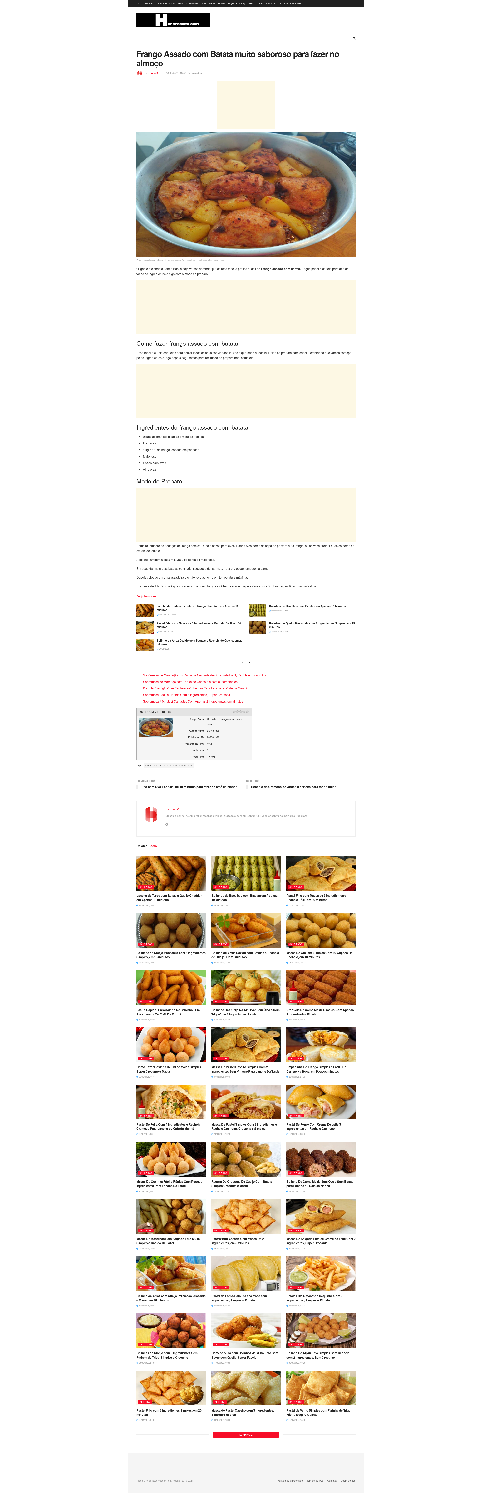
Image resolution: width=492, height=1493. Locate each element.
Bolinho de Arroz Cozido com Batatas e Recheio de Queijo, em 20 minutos (199, 642)
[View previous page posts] (242, 662)
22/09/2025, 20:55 (279, 610)
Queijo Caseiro (247, 3)
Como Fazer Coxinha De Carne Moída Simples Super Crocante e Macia (168, 1069)
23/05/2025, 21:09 (296, 1076)
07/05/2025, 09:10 (221, 1076)
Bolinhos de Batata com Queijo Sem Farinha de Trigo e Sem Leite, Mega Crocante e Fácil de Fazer (319, 1471)
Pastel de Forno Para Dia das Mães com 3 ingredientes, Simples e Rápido (240, 1298)
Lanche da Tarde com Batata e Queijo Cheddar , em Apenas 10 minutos (198, 608)
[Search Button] (354, 38)
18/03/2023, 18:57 (176, 73)
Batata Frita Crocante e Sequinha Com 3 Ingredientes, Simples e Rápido (314, 1298)
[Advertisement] (246, 105)
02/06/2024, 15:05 (146, 1248)
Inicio (139, 3)
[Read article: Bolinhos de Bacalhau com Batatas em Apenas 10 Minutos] (257, 610)
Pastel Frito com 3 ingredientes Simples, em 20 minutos (168, 1412)
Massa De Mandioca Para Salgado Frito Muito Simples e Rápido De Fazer (168, 1240)
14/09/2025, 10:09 (167, 614)
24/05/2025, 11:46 (167, 648)
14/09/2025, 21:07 (221, 1191)
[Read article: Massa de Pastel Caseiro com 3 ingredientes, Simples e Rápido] (246, 1388)
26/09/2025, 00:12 (146, 1191)
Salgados (232, 3)
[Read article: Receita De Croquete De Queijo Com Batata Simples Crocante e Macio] (246, 1159)
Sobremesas (191, 3)
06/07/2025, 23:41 (146, 1133)
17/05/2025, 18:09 (221, 1362)
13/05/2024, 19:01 (146, 1305)
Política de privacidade (289, 3)
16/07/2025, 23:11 (167, 631)
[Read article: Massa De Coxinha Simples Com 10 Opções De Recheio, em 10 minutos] (321, 930)
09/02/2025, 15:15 (221, 1019)
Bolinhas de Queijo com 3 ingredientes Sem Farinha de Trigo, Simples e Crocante (167, 1355)
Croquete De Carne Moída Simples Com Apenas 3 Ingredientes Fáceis (320, 1012)
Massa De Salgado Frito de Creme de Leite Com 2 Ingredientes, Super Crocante (320, 1240)
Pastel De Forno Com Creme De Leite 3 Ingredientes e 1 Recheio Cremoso (313, 1126)
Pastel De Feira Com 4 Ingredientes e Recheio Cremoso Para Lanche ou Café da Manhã (168, 1126)
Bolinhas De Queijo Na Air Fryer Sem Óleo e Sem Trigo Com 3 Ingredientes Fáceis (245, 1012)
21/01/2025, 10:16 (221, 1133)
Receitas (149, 3)
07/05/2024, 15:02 (221, 1305)
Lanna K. (153, 73)
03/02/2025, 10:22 (221, 1248)
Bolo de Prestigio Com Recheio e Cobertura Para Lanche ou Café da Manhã (195, 688)
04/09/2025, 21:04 (296, 1305)
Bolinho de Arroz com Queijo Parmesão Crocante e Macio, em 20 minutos (171, 1298)
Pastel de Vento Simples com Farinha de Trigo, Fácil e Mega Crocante (318, 1412)
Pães (203, 3)
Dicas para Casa (266, 3)
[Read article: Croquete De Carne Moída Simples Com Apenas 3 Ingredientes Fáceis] (321, 987)
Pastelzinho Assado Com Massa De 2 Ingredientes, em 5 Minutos (237, 1240)
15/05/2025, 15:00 (296, 1419)
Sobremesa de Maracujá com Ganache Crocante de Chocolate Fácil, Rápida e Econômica (204, 675)
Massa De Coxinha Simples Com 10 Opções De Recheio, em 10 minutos (319, 954)
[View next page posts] (249, 662)
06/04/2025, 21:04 (146, 1419)
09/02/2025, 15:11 (146, 1076)
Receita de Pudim (165, 3)
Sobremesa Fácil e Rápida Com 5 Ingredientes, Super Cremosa (186, 695)
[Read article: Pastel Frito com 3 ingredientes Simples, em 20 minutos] (171, 1388)
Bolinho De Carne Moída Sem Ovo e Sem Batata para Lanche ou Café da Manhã (319, 1183)
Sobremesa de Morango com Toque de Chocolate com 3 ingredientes (190, 681)
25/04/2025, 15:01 (146, 1477)
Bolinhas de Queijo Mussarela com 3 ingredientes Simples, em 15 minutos (312, 625)
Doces (221, 3)
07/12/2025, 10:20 (296, 1019)
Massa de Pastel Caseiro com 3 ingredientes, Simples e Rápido (242, 1412)
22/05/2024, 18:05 (296, 1248)
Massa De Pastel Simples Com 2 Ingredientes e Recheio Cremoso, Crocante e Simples (244, 1126)
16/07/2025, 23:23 (146, 1019)
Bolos (180, 3)
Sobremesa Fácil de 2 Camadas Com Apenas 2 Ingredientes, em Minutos (193, 701)
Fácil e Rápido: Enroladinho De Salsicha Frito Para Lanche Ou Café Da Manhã (168, 1012)
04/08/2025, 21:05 (146, 1362)
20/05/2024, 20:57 (296, 1481)
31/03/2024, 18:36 (221, 1419)
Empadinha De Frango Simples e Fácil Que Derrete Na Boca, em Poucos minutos (316, 1069)
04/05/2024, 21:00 (221, 1477)
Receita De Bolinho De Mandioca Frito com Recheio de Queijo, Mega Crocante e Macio (166, 1469)
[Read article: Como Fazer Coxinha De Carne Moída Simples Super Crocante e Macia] (171, 1044)
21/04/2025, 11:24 (296, 1191)
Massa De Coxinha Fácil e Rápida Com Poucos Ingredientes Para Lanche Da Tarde (169, 1183)
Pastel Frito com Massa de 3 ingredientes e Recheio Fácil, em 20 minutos (199, 625)
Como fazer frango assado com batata (168, 765)
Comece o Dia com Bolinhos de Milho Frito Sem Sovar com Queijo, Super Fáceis (244, 1355)
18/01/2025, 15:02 (296, 962)
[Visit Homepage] (173, 20)
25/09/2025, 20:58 (279, 631)
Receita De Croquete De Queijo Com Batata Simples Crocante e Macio (241, 1183)
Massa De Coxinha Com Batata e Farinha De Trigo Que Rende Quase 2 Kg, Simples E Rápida (244, 1469)
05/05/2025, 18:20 (296, 1362)
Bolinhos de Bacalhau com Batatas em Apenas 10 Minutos (307, 606)
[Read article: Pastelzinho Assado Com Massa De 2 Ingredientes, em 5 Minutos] (246, 1216)
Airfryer (212, 3)
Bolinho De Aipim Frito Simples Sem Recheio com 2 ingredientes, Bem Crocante (318, 1355)
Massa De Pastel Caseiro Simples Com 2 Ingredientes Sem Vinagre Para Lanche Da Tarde (245, 1069)
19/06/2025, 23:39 (296, 1133)
